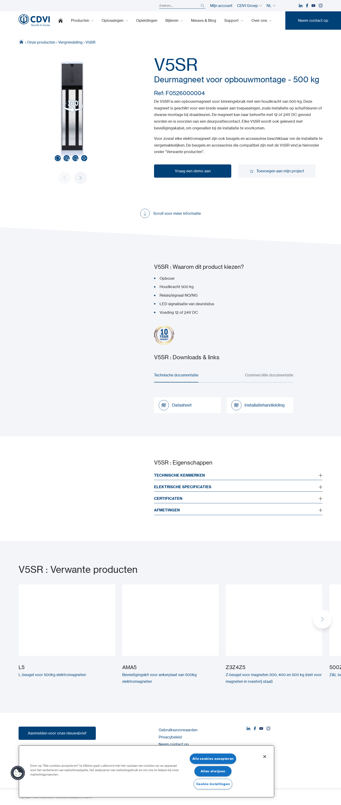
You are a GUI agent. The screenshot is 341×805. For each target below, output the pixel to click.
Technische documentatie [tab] (176, 375)
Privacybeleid (170, 737)
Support (232, 20)
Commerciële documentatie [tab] (269, 375)
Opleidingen (146, 20)
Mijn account (221, 5)
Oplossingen (113, 20)
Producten (80, 20)
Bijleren (172, 20)
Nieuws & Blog (203, 20)
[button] (80, 178)
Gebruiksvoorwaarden (178, 730)
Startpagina (60, 20)
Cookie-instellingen (213, 784)
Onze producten (41, 42)
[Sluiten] (265, 756)
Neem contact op (174, 744)
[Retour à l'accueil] (34, 20)
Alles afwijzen (213, 771)
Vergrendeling (70, 42)
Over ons (259, 20)
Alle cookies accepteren (213, 759)
